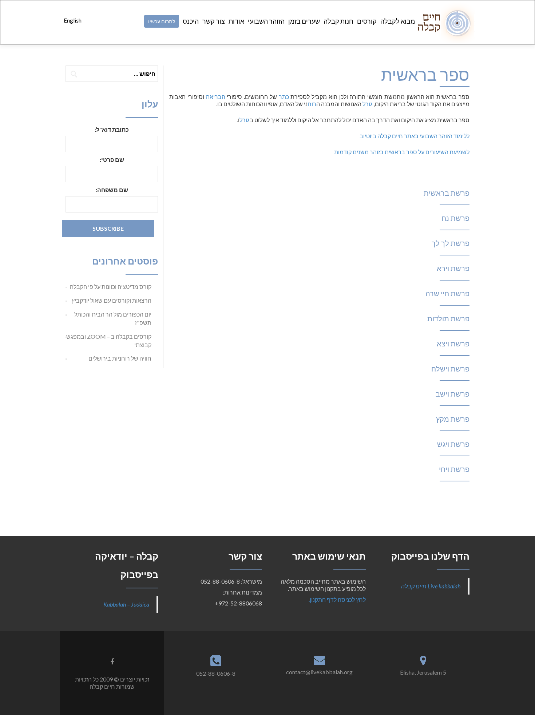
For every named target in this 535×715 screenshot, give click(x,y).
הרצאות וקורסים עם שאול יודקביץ (111, 300)
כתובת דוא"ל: (112, 129)
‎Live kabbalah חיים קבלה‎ (430, 586)
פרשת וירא (453, 268)
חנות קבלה (338, 21)
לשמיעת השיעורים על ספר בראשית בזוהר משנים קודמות (401, 151)
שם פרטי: (112, 159)
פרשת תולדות (448, 318)
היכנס (191, 21)
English (73, 20)
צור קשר (213, 21)
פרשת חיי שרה (447, 293)
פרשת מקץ (452, 418)
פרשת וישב (452, 393)
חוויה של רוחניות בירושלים (119, 358)
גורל (367, 103)
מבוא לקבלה (397, 21)
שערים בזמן (304, 21)
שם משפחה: (112, 189)
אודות (236, 21)
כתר (284, 96)
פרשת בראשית (446, 192)
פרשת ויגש (453, 444)
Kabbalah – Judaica (126, 604)
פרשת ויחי (454, 469)
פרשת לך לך (450, 243)
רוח (312, 103)
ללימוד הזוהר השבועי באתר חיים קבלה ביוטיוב (414, 135)
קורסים (367, 21)
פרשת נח (455, 218)
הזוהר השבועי (266, 21)
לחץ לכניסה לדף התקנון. (337, 599)
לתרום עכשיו (161, 21)
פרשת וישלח (450, 368)
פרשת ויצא (453, 343)
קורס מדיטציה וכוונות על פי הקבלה (110, 286)
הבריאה (215, 96)
